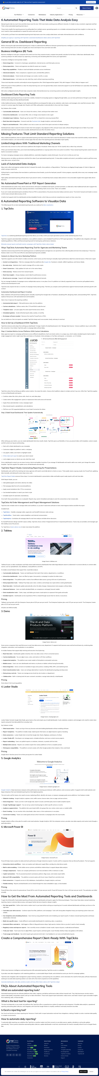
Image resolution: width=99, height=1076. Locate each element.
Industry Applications (56, 14)
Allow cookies (83, 1071)
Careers (80, 1047)
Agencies (46, 1043)
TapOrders (6, 512)
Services (46, 1055)
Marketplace (42, 14)
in (7, 1054)
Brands (46, 1045)
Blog (62, 1043)
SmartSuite (31, 1055)
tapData (29, 1043)
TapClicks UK (81, 1053)
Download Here (91, 2)
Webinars (63, 1047)
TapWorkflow (7, 515)
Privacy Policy (65, 1071)
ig (16, 1054)
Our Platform (18, 14)
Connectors (31, 14)
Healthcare (47, 1051)
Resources (80, 14)
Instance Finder (64, 1055)
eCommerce (47, 1053)
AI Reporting (31, 1045)
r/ (19, 1054)
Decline (91, 1071)
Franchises (46, 1047)
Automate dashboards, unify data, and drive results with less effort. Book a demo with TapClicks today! (30, 982)
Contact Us (80, 1049)
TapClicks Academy (65, 1053)
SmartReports (32, 1051)
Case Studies (64, 1045)
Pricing (71, 14)
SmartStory (31, 1049)
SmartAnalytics (32, 1053)
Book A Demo (87, 8)
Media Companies (48, 1049)
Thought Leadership (66, 1049)
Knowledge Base (65, 1051)
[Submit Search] (76, 8)
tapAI (30, 1047)
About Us (80, 1043)
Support (63, 1058)
